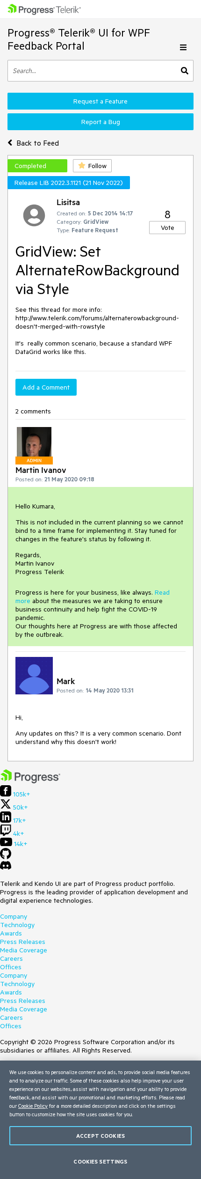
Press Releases (22, 941)
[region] (100, 1120)
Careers (11, 958)
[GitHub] (5, 857)
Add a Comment (46, 387)
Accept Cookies (100, 1135)
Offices (11, 967)
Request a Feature (100, 101)
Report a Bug (100, 122)
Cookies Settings (100, 1161)
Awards (11, 933)
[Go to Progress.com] (30, 781)
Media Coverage (23, 950)
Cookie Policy (33, 1105)
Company (13, 916)
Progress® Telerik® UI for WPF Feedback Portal (78, 39)
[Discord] (5, 867)
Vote (167, 227)
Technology (17, 925)
